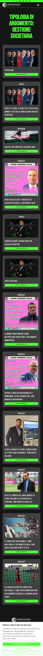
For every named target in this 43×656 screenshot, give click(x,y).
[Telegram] (26, 1)
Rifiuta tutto (21, 652)
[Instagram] (17, 1)
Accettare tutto (21, 644)
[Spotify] (23, 1)
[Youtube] (20, 1)
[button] (38, 5)
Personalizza (21, 648)
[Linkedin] (30, 1)
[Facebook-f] (13, 1)
